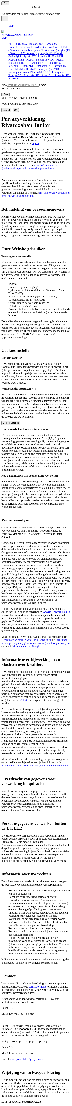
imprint (35, 143)
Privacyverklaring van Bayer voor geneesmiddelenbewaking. (35, 765)
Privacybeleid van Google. (26, 646)
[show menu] (4, 18)
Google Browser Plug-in (56, 611)
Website (23, 700)
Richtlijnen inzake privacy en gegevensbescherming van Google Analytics (35, 641)
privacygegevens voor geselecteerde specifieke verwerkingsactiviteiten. (29, 166)
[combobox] (36, 85)
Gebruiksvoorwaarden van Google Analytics (26, 639)
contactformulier (38, 986)
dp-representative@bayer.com (26, 1059)
